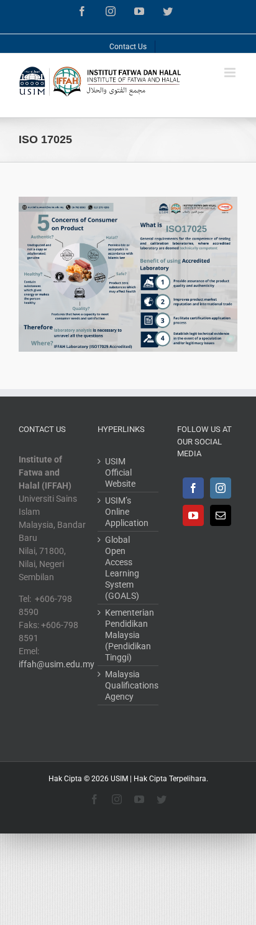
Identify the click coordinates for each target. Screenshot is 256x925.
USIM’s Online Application (127, 511)
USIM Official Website (120, 472)
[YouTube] (193, 515)
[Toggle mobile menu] (230, 72)
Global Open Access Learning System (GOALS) (122, 568)
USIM (119, 778)
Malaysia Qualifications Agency (128, 685)
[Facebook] (193, 488)
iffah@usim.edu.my (56, 664)
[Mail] (220, 515)
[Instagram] (220, 488)
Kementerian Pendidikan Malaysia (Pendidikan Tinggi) (128, 635)
